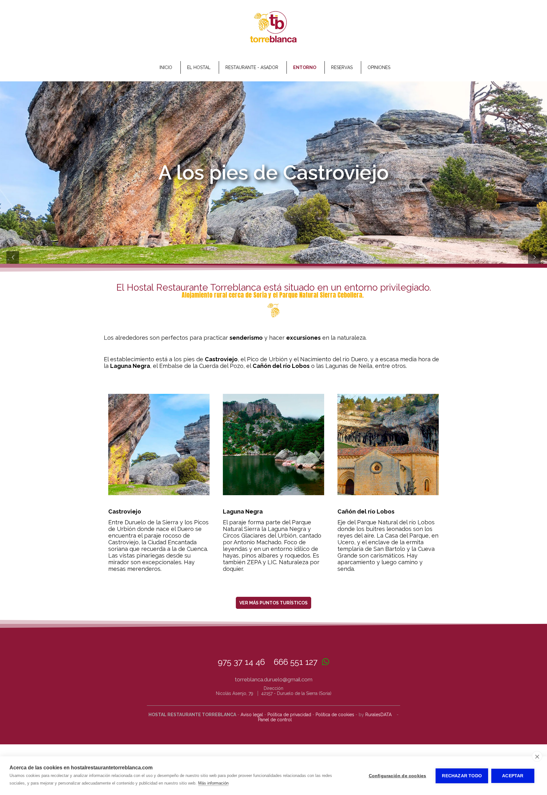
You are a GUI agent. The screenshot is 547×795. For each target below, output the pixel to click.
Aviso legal (252, 714)
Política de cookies (335, 714)
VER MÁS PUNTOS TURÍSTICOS (273, 602)
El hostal (199, 67)
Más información (213, 783)
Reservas (342, 67)
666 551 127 (296, 662)
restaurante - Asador (251, 67)
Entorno (304, 67)
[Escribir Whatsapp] (325, 662)
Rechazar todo (462, 775)
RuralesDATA (378, 714)
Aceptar (512, 775)
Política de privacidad (289, 714)
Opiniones (379, 67)
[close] (537, 756)
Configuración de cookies (397, 775)
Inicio (166, 67)
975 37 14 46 (241, 662)
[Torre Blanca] (273, 42)
